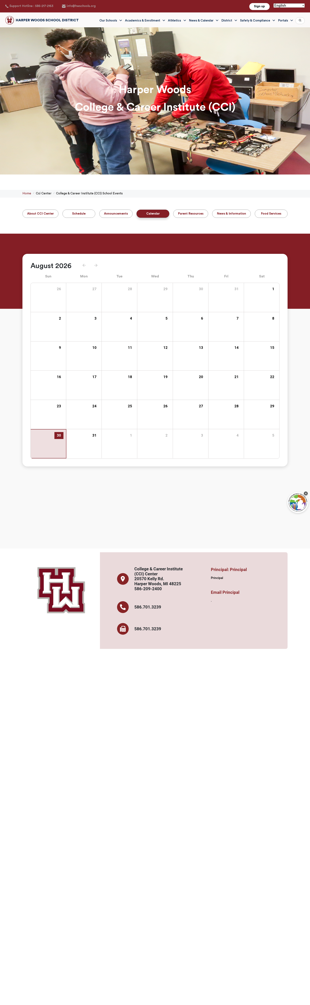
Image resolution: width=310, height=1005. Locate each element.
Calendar (153, 213)
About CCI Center (40, 213)
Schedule (79, 213)
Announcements (116, 213)
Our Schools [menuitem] (108, 20)
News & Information (231, 213)
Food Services (271, 213)
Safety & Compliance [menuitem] (255, 20)
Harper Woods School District (47, 20)
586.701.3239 (147, 607)
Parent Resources (190, 213)
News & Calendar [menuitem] (201, 20)
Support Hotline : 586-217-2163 (31, 6)
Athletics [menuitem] (174, 20)
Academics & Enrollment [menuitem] (142, 20)
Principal (217, 578)
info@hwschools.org (81, 6)
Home (26, 193)
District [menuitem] (226, 20)
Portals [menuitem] (283, 20)
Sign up (259, 6)
